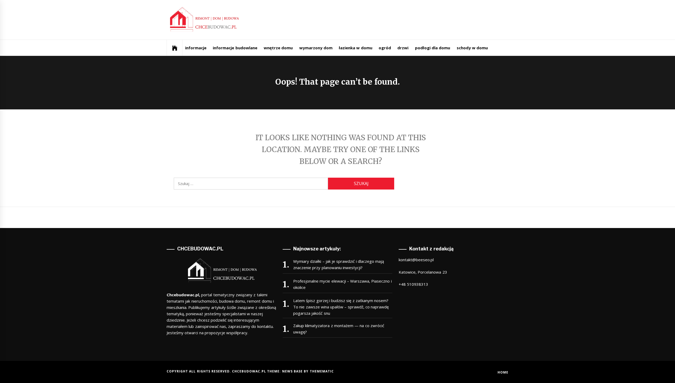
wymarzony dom (315, 47)
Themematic (322, 371)
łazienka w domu (355, 47)
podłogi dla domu (432, 47)
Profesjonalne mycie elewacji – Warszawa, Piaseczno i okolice (342, 284)
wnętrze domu (278, 47)
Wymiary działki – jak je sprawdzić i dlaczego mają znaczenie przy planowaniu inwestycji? (338, 264)
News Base (293, 371)
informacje (195, 47)
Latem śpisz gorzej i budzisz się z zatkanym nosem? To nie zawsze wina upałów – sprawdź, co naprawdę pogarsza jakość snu (341, 307)
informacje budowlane (235, 47)
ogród (385, 47)
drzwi (402, 47)
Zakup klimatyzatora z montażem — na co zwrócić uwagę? (338, 328)
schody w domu (472, 47)
